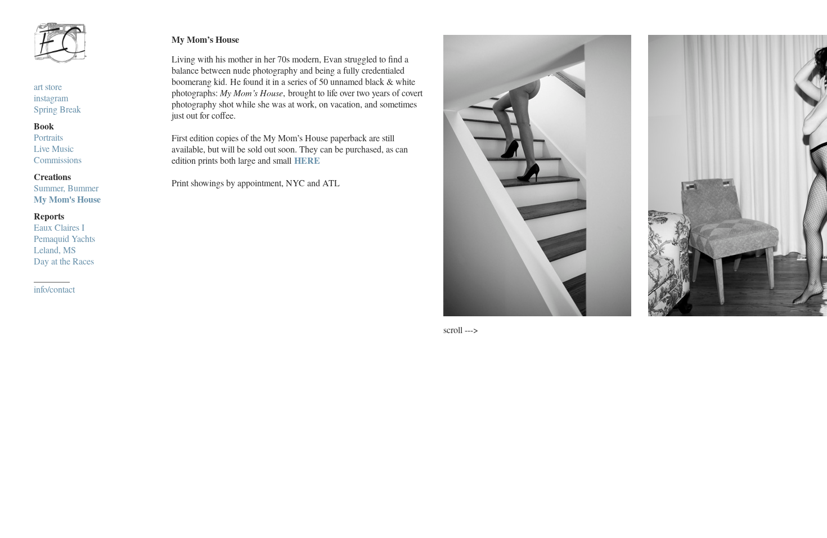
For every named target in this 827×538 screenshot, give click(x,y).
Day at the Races (64, 261)
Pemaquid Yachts (64, 238)
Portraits (48, 137)
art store (48, 86)
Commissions (58, 159)
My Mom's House (67, 199)
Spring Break (57, 109)
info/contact (54, 289)
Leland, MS (55, 249)
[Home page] (60, 63)
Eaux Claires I (59, 227)
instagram (51, 98)
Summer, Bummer (66, 188)
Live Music (54, 148)
